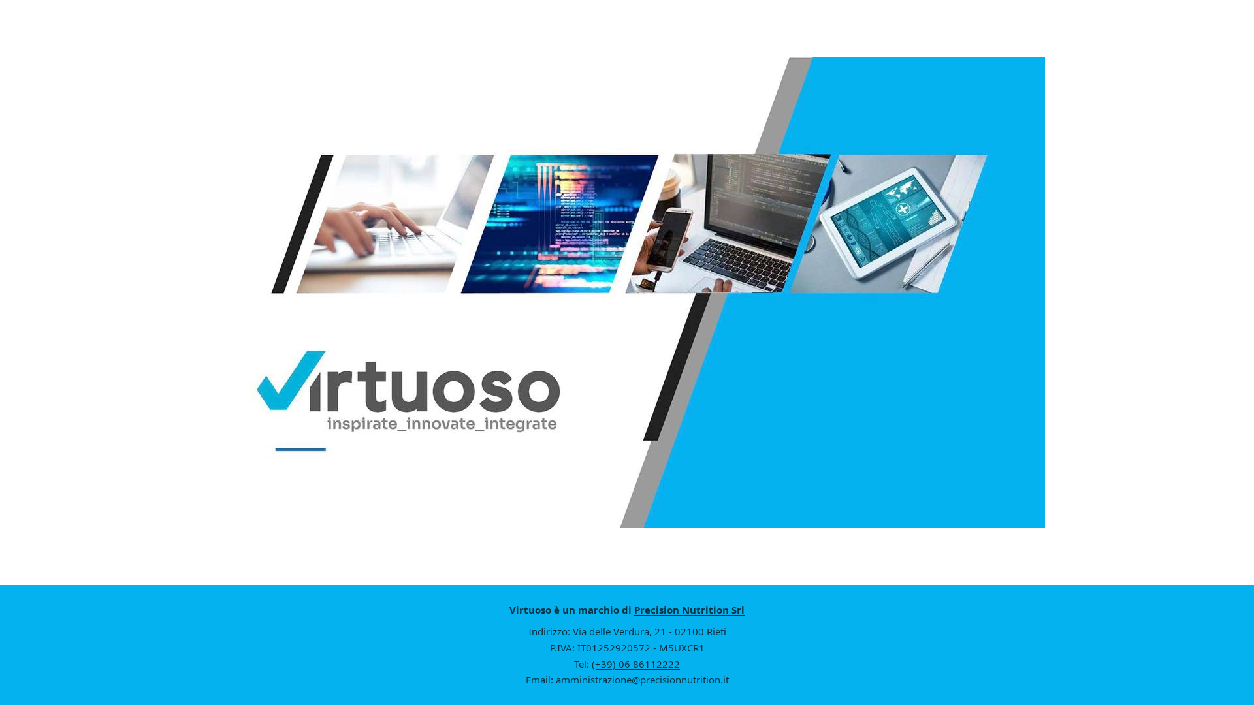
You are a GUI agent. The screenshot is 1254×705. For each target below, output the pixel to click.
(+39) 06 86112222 (636, 663)
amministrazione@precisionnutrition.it (642, 679)
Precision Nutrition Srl (689, 609)
